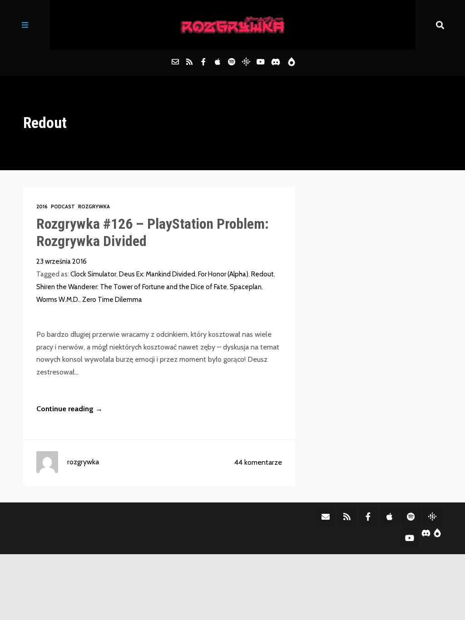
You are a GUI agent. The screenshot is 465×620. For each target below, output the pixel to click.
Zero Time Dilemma (112, 299)
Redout (262, 274)
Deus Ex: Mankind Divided (157, 274)
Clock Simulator (93, 274)
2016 (42, 206)
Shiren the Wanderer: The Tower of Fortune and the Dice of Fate (131, 287)
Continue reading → (69, 408)
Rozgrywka (94, 206)
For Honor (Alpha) (223, 274)
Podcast (63, 206)
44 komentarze (258, 462)
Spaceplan (246, 287)
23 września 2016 (61, 261)
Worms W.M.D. (57, 299)
